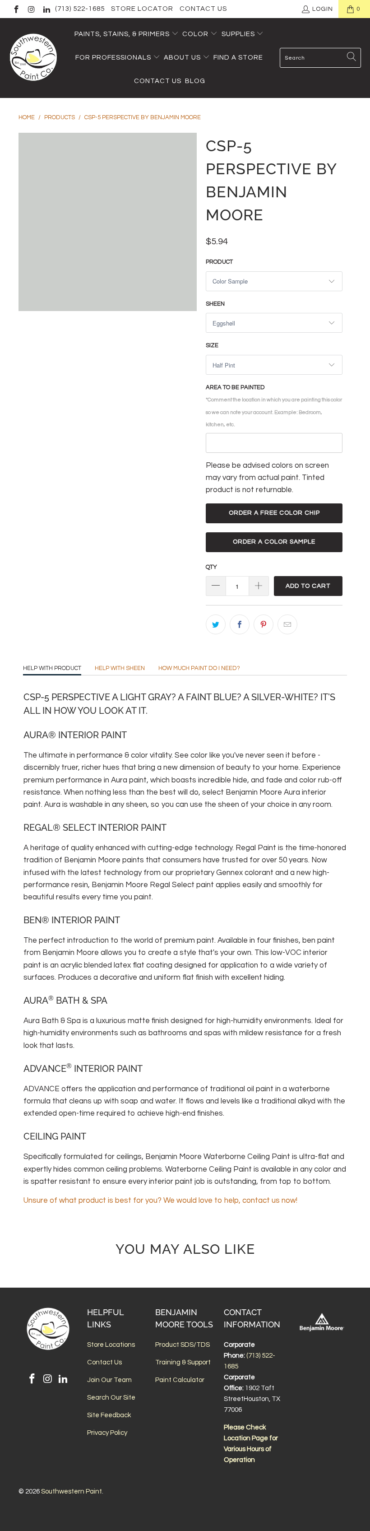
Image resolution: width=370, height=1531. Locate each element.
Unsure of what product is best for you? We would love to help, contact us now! (160, 1200)
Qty (211, 567)
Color (195, 34)
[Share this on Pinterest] (263, 624)
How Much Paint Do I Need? (199, 668)
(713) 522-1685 (80, 8)
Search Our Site (111, 1397)
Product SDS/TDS (182, 1344)
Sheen (215, 304)
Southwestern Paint (71, 1491)
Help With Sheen (120, 668)
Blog (195, 81)
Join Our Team (109, 1380)
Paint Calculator (179, 1380)
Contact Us (203, 8)
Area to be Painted (274, 405)
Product (219, 262)
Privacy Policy (107, 1432)
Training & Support (183, 1362)
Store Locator (142, 8)
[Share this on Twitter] (216, 624)
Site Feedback (109, 1415)
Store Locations (111, 1344)
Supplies (238, 34)
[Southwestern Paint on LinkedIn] (46, 9)
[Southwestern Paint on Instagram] (31, 9)
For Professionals (114, 57)
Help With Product (52, 668)
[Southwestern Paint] (34, 58)
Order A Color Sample (274, 542)
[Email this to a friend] (287, 624)
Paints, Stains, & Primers (122, 34)
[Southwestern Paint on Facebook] (15, 9)
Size (212, 345)
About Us (183, 57)
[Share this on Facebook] (240, 624)
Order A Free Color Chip (274, 513)
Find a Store (238, 57)
